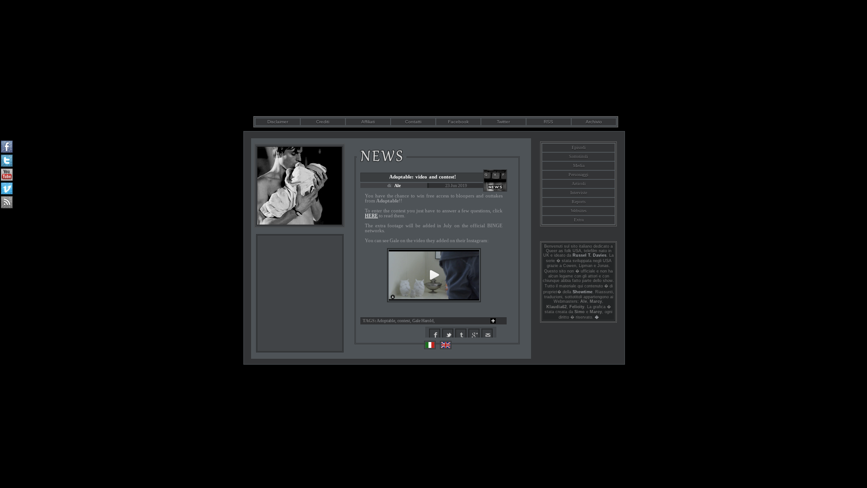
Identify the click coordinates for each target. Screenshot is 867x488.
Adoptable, (387, 320)
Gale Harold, (423, 320)
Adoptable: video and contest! (422, 176)
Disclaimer (277, 121)
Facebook (458, 121)
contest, (404, 320)
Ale (397, 185)
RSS (548, 121)
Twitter (503, 121)
